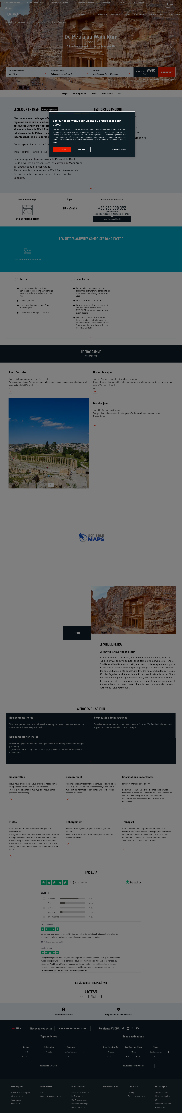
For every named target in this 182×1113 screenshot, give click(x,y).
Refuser (81, 150)
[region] (92, 134)
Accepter (62, 150)
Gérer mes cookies (119, 150)
